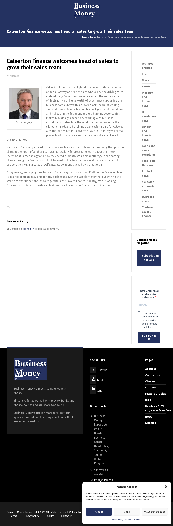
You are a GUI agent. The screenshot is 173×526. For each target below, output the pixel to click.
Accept (99, 511)
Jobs (144, 74)
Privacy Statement (133, 520)
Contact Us (152, 375)
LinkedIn (97, 391)
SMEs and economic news (148, 186)
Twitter (102, 369)
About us (150, 368)
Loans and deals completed (149, 150)
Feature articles (155, 393)
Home (84, 37)
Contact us (66, 516)
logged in (28, 228)
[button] (166, 486)
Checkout (151, 381)
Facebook (97, 380)
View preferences (154, 511)
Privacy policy (31, 516)
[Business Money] (86, 10)
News (92, 37)
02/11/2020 (13, 76)
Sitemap (150, 422)
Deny (127, 511)
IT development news (150, 116)
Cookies (50, 516)
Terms (13, 516)
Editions (150, 387)
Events (146, 86)
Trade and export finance (148, 212)
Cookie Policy (117, 520)
